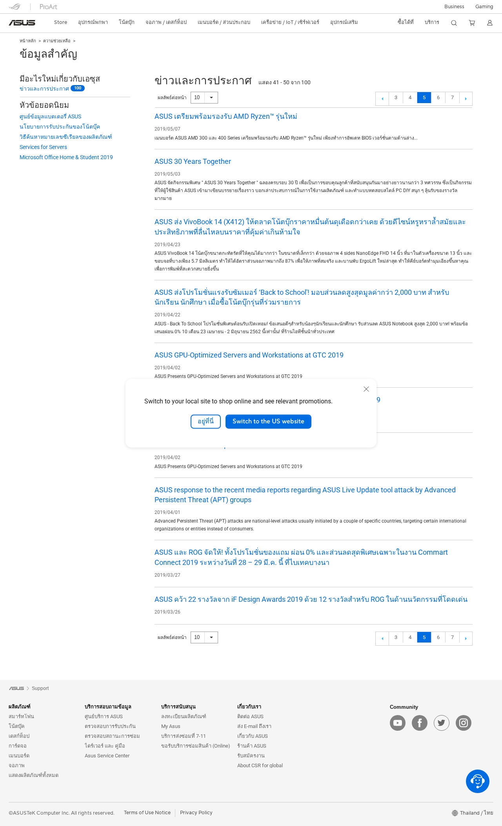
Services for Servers (43, 147)
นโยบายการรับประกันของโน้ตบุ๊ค (60, 126)
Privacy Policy (196, 813)
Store (60, 22)
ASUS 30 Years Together (193, 161)
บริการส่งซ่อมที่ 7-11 (183, 736)
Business (454, 7)
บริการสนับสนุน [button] (178, 706)
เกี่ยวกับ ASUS (252, 736)
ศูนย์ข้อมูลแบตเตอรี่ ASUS (50, 116)
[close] (366, 389)
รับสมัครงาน (251, 755)
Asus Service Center (107, 755)
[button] (484, 6)
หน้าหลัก (28, 41)
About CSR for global (260, 765)
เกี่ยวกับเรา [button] (249, 706)
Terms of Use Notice (147, 813)
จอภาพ (17, 765)
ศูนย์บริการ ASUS (104, 716)
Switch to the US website (268, 421)
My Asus (170, 726)
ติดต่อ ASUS (250, 716)
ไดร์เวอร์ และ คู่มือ (105, 745)
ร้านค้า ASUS (251, 745)
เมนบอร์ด (19, 755)
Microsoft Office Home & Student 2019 (66, 157)
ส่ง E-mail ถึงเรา (254, 726)
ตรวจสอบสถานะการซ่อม (112, 736)
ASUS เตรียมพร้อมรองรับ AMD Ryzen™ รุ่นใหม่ (226, 116)
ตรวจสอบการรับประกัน (110, 726)
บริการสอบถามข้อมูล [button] (108, 706)
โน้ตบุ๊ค (17, 726)
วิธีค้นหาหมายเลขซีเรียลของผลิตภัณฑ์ (66, 137)
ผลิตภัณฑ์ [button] (20, 706)
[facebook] (419, 723)
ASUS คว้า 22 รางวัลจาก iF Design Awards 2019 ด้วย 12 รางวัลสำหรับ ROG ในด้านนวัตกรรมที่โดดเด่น (311, 599)
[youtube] (398, 723)
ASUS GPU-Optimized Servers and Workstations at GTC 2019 (249, 355)
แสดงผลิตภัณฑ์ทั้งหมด (33, 775)
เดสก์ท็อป (19, 736)
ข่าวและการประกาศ (44, 88)
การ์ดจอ (18, 745)
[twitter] (441, 723)
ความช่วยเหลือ (57, 41)
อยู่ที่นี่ (206, 421)
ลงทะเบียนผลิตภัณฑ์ (183, 716)
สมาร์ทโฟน (21, 716)
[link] (22, 22)
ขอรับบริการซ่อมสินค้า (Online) (195, 745)
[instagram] (463, 723)
